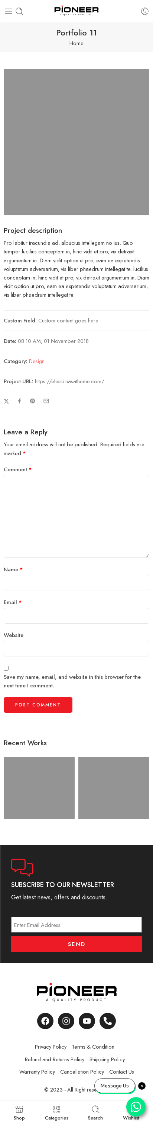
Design (37, 361)
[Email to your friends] (46, 401)
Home (76, 43)
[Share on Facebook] (19, 401)
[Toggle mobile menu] (8, 11)
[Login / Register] (144, 11)
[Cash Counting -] (76, 11)
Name (13, 569)
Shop (19, 1117)
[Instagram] (66, 1021)
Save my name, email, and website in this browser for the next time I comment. (72, 681)
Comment (18, 469)
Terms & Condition (93, 1046)
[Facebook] (45, 1021)
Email (13, 602)
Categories (56, 1117)
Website (13, 635)
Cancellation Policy (82, 1071)
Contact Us (121, 1071)
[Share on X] (6, 401)
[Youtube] (87, 1021)
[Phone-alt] (108, 1021)
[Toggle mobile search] (19, 11)
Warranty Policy (37, 1071)
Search (95, 1117)
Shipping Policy (107, 1059)
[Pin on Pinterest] (33, 401)
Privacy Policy (50, 1046)
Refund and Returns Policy (54, 1059)
